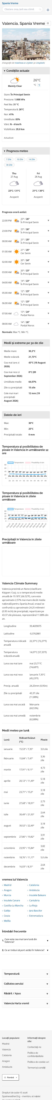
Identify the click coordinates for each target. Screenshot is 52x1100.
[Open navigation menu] (48, 10)
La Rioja (33, 905)
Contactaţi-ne (34, 1047)
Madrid (7, 885)
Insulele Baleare (37, 895)
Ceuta (7, 915)
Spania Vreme (10, 3)
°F (39, 84)
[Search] (40, 9)
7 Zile (8, 159)
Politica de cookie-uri (38, 1062)
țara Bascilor (35, 910)
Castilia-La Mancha (13, 905)
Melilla (7, 920)
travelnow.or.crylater (24, 63)
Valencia (6, 1049)
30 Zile (9, 164)
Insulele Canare (12, 900)
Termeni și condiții (36, 1067)
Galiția (7, 910)
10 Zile (20, 159)
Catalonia (34, 885)
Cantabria (34, 900)
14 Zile (32, 159)
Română (10, 1077)
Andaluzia (34, 890)
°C (35, 84)
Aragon (8, 890)
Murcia (7, 895)
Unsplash (40, 63)
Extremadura (36, 915)
